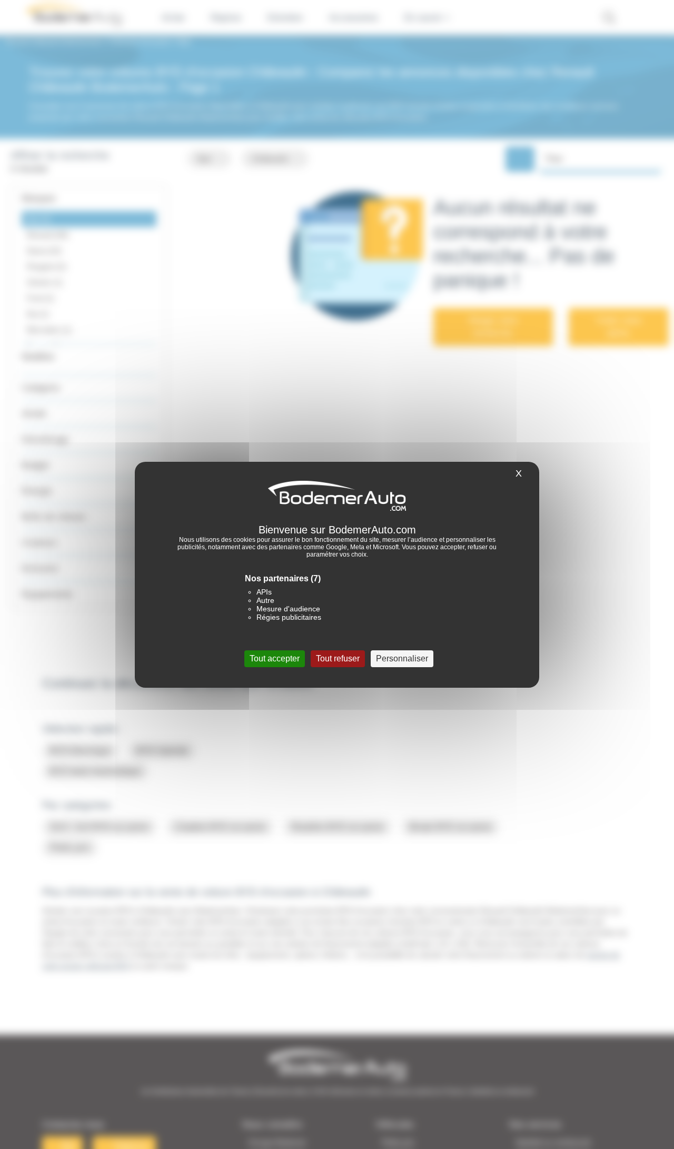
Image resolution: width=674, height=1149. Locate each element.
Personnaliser (402, 657)
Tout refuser (338, 657)
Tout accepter (275, 657)
